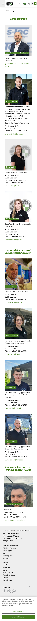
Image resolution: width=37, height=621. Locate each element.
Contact (4, 11)
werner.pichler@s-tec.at (14, 134)
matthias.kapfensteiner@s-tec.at (16, 520)
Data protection (8, 572)
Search (5, 565)
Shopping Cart (7, 556)
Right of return (7, 580)
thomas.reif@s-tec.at (13, 408)
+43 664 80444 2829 (19, 457)
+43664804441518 (18, 236)
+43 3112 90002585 (18, 180)
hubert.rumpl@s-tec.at (13, 302)
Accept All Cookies (18, 617)
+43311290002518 (17, 234)
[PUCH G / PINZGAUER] (9, 3)
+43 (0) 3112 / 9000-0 (14, 538)
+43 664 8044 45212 (18, 131)
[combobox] (33, 3)
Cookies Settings (18, 611)
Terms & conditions (9, 575)
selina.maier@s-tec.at (13, 186)
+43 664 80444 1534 (19, 351)
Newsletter (6, 567)
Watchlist (6, 558)
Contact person (13, 11)
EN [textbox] (32, 3)
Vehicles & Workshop (10, 548)
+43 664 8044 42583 (19, 405)
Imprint (5, 570)
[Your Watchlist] (29, 4)
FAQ (4, 553)
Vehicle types (7, 551)
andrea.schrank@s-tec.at (14, 354)
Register (5, 577)
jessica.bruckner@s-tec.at (14, 240)
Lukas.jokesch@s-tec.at (14, 460)
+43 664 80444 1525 (19, 299)
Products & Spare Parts (10, 545)
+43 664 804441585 (19, 182)
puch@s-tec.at (8, 541)
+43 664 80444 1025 (17, 517)
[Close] (33, 600)
